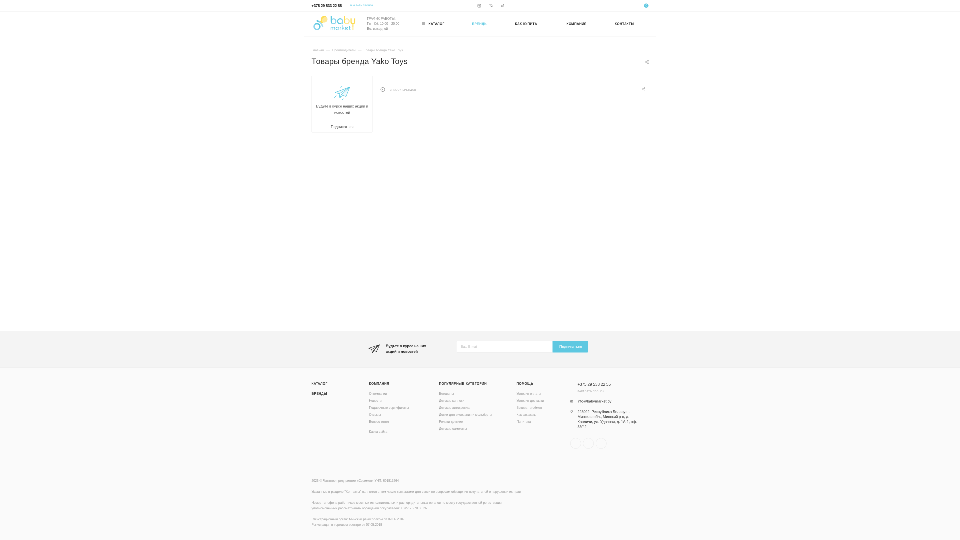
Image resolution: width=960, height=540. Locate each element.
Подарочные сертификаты (389, 408)
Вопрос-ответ (379, 422)
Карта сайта (378, 432)
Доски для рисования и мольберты (465, 414)
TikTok (601, 443)
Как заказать (526, 414)
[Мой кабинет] (626, 6)
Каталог (320, 384)
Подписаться (570, 346)
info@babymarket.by (595, 401)
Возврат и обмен (529, 408)
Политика (523, 422)
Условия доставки (530, 400)
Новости (375, 400)
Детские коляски (451, 400)
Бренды (319, 394)
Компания (379, 384)
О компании (378, 394)
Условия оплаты (528, 394)
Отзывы (375, 414)
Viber (588, 443)
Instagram (575, 443)
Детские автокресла (454, 408)
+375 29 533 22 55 (327, 6)
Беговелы (446, 394)
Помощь (524, 384)
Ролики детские (451, 422)
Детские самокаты (453, 428)
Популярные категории (463, 384)
